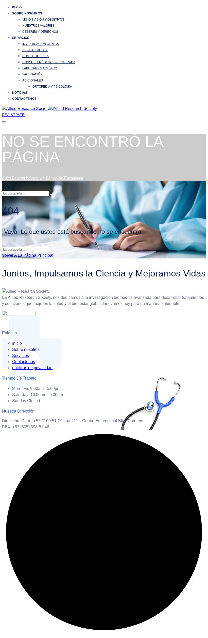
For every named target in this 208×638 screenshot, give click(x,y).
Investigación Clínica (40, 44)
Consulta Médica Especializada (48, 62)
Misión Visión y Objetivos (43, 19)
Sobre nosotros (27, 13)
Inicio (17, 7)
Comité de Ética (35, 56)
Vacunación (32, 74)
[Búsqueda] (52, 194)
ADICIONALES (32, 80)
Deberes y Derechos (40, 32)
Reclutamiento (35, 50)
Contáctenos (24, 99)
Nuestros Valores (38, 25)
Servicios (20, 38)
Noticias (19, 92)
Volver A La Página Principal (27, 255)
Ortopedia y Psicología (52, 86)
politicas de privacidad (32, 368)
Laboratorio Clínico (39, 68)
